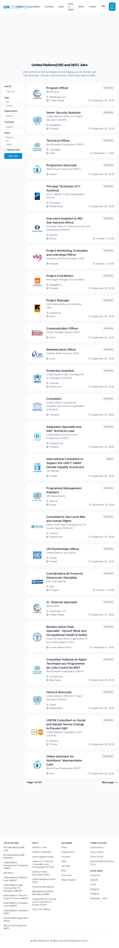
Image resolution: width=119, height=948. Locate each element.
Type (6, 98)
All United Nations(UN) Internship (14, 856)
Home (19, 6)
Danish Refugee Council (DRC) (43, 880)
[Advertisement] (59, 36)
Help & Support (68, 880)
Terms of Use (96, 856)
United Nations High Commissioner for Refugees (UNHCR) (12, 888)
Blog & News (71, 6)
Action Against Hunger (43, 856)
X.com (93, 884)
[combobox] (6, 103)
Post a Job (66, 875)
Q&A (103, 6)
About (81, 6)
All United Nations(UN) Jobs (14, 848)
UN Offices (8, 873)
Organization (10, 111)
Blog (63, 870)
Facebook (95, 875)
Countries (49, 6)
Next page (108, 782)
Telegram (94, 893)
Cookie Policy (96, 847)
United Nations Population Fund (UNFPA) (15, 904)
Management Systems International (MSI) (42, 892)
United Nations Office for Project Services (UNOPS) (16, 897)
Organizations (33, 6)
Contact (92, 6)
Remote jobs (13, 150)
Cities (61, 6)
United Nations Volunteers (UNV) (15, 912)
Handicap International (43, 886)
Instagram (94, 889)
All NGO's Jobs (39, 847)
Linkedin (94, 880)
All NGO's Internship (41, 852)
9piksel (84, 940)
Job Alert (112, 6)
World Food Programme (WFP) (14, 927)
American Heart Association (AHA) (40, 873)
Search (7, 86)
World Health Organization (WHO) (16, 919)
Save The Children (41, 909)
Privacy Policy (97, 852)
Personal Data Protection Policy (102, 862)
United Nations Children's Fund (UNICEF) (15, 879)
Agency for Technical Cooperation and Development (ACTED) (43, 864)
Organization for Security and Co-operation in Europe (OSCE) (44, 902)
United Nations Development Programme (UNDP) (15, 865)
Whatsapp (95, 898)
